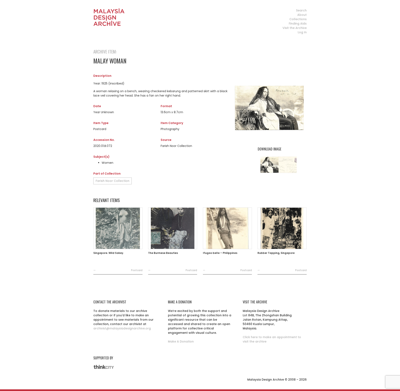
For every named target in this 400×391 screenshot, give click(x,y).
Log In (302, 32)
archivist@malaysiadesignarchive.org (122, 328)
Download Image (269, 148)
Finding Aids (298, 23)
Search (301, 10)
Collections (298, 19)
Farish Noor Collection (112, 181)
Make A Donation (181, 341)
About (302, 15)
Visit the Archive (294, 28)
